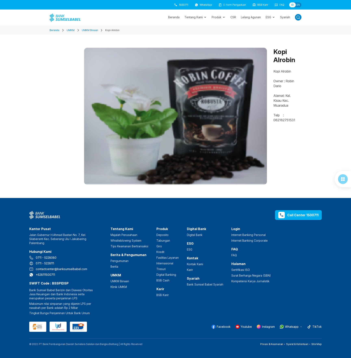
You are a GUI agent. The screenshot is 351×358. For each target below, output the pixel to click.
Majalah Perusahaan (123, 235)
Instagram (268, 326)
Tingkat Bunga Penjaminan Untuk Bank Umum (59, 313)
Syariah (285, 17)
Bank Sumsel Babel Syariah (205, 284)
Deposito (162, 235)
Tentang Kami (193, 17)
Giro (159, 246)
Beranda (174, 17)
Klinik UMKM (118, 287)
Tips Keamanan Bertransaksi (129, 246)
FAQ (234, 255)
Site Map (316, 344)
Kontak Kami (195, 264)
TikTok (317, 326)
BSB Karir (162, 295)
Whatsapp (292, 326)
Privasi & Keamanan (271, 344)
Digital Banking (166, 274)
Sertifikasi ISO (240, 269)
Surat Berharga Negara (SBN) (251, 275)
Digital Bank (195, 235)
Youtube (246, 326)
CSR (233, 17)
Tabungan (163, 240)
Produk (216, 17)
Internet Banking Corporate (249, 240)
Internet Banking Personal (248, 235)
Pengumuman (119, 261)
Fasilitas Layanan (167, 257)
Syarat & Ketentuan (297, 344)
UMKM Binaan (90, 30)
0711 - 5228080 (46, 257)
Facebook (224, 326)
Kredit (160, 252)
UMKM (71, 30)
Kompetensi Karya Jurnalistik (250, 281)
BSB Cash (162, 280)
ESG (268, 17)
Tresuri (161, 269)
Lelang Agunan (251, 17)
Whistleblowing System (125, 240)
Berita (114, 266)
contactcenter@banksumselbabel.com (61, 269)
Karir (190, 269)
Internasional (164, 263)
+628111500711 (45, 274)
